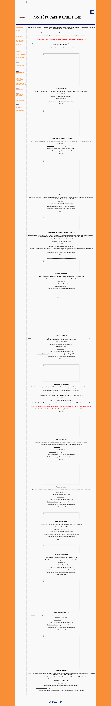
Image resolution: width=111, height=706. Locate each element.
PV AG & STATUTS (19, 103)
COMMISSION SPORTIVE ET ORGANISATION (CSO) (21, 84)
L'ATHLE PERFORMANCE (21, 54)
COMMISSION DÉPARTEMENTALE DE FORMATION (20, 79)
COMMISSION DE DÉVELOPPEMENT (19, 95)
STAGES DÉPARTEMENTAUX (20, 61)
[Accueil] (22, 17)
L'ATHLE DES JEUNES (20, 57)
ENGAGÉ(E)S (18, 44)
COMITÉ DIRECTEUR (20, 100)
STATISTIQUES (19, 107)
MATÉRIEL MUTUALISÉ (21, 65)
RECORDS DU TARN (20, 110)
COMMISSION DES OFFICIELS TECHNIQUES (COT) (21, 91)
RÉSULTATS (18, 51)
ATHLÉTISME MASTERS (21, 87)
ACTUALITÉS (18, 30)
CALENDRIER (18, 49)
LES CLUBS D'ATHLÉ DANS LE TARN (20, 36)
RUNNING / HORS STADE (21, 70)
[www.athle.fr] (92, 13)
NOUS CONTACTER (19, 27)
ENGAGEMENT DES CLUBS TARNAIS (20, 41)
